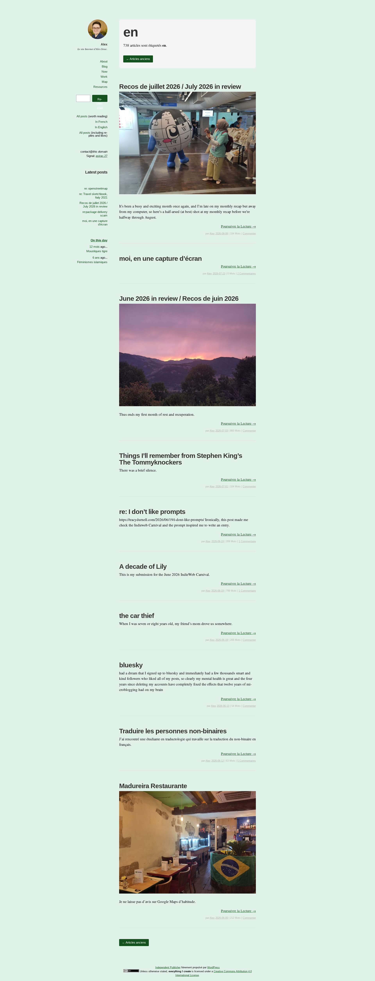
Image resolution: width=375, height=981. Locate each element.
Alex (104, 44)
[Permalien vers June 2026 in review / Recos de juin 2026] (187, 408)
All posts (82, 116)
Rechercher (99, 100)
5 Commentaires (246, 760)
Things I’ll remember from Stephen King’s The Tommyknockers (180, 459)
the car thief (136, 615)
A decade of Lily (143, 566)
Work (104, 76)
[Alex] (97, 39)
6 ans (96, 257)
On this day (99, 240)
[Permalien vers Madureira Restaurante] (187, 896)
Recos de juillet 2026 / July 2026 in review (180, 86)
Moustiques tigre (96, 251)
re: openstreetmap (95, 188)
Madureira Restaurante (153, 786)
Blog (104, 66)
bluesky (131, 665)
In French (101, 121)
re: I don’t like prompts (152, 511)
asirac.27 (101, 156)
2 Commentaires (246, 273)
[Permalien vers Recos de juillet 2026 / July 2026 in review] (187, 196)
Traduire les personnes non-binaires (173, 731)
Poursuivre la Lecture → (238, 226)
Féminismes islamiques (92, 262)
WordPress (213, 967)
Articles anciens (138, 59)
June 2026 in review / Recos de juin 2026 (178, 298)
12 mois (94, 246)
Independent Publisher (167, 967)
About (103, 61)
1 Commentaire (247, 541)
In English (101, 127)
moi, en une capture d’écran (160, 258)
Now (104, 71)
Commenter (249, 233)
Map (104, 81)
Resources (100, 86)
